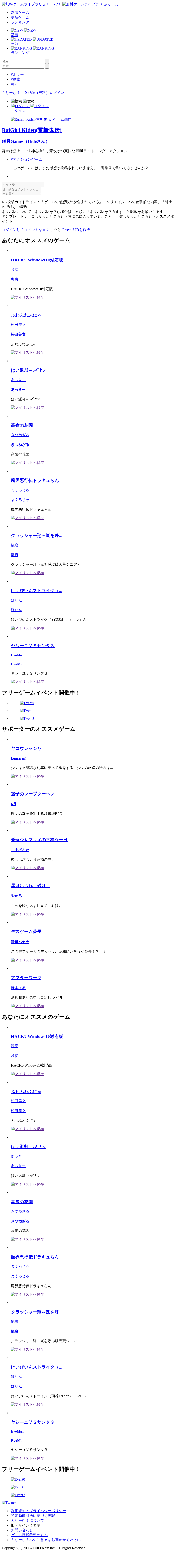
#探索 (15, 79)
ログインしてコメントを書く (26, 230)
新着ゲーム (20, 12)
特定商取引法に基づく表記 (33, 1516)
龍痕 (14, 545)
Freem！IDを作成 (76, 230)
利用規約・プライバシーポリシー (38, 1511)
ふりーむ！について (27, 1520)
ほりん (16, 600)
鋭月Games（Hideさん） (26, 141)
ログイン (57, 93)
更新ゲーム (20, 17)
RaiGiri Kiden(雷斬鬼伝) (32, 130)
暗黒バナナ (20, 942)
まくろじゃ (20, 490)
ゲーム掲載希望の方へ (29, 1535)
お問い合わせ (22, 1530)
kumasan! (18, 758)
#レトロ (17, 84)
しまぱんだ (20, 850)
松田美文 (18, 325)
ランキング (20, 22)
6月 (13, 804)
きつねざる (20, 435)
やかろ (16, 896)
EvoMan (17, 655)
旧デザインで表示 (25, 1525)
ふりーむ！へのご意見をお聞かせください (46, 1540)
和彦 (14, 270)
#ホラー (17, 74)
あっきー (18, 380)
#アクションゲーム (26, 159)
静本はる (18, 988)
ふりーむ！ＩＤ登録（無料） (26, 93)
